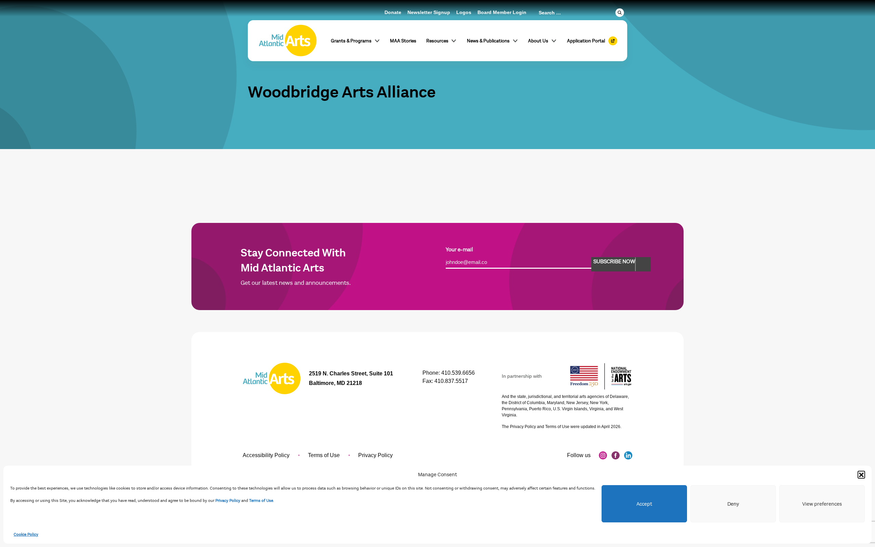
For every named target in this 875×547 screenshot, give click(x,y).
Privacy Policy (227, 500)
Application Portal (586, 41)
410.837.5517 (451, 381)
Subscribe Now (614, 261)
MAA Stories (403, 41)
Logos (463, 12)
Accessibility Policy (266, 455)
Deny (733, 504)
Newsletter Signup (428, 12)
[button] (861, 474)
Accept (644, 504)
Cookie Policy (26, 534)
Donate (393, 12)
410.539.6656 (458, 373)
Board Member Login (501, 12)
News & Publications (488, 41)
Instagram (603, 455)
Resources (437, 41)
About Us (538, 41)
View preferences (822, 504)
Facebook (615, 455)
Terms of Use (261, 500)
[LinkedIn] (628, 455)
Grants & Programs (351, 41)
